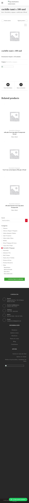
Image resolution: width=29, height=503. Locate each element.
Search (3, 217)
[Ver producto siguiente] (26, 21)
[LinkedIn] (18, 488)
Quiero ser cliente (21, 356)
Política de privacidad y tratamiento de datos (15, 360)
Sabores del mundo (8, 269)
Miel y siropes (6, 255)
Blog (14, 341)
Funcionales (6, 250)
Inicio (2, 12)
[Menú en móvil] (2, 3)
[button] (14, 279)
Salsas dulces (7, 271)
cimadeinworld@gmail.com (14, 321)
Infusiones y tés (6, 252)
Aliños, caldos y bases (8, 238)
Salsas (4, 265)
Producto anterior (7, 20)
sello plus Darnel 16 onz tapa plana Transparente (14, 206)
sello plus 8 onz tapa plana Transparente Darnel (14, 133)
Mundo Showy (7, 267)
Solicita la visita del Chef (19, 353)
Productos (14, 330)
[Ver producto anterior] (2, 21)
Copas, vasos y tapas (8, 245)
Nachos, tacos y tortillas (8, 257)
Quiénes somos (14, 333)
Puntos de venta (14, 338)
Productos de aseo (7, 260)
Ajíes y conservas (7, 235)
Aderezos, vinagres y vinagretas (10, 230)
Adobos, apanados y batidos (9, 233)
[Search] (26, 220)
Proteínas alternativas (8, 262)
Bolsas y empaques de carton (10, 243)
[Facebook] (11, 488)
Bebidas (5, 240)
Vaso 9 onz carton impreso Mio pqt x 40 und (14, 169)
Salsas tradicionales (8, 273)
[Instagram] (14, 488)
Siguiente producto (21, 20)
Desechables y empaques (10, 12)
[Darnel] (7, 71)
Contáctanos (14, 344)
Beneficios (14, 335)
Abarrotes (5, 228)
